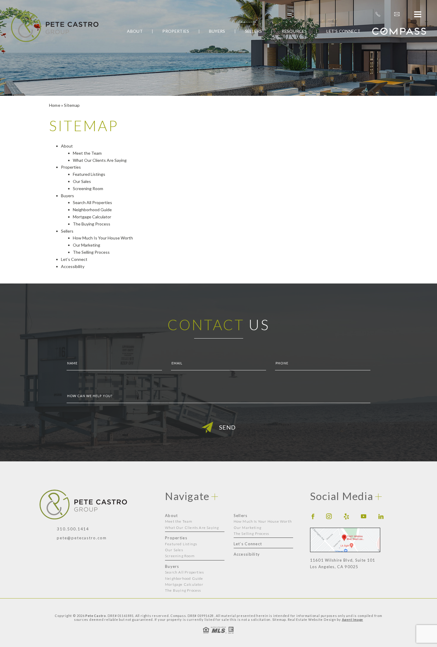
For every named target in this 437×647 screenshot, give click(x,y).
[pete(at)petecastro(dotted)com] (397, 14)
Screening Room (88, 188)
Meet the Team (87, 153)
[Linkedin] (380, 516)
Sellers (253, 31)
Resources (294, 31)
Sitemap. (279, 619)
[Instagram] (329, 516)
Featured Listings (89, 174)
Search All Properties (92, 202)
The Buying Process (91, 223)
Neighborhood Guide (92, 209)
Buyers (217, 31)
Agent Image (352, 619)
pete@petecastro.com (82, 537)
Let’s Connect (343, 31)
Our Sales (82, 181)
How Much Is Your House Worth (103, 237)
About (135, 31)
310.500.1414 (73, 529)
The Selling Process (91, 252)
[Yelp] (346, 516)
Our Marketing (86, 244)
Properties (175, 31)
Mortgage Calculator (92, 216)
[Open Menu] (417, 14)
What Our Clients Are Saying (100, 160)
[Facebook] (313, 516)
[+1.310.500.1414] (377, 14)
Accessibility (72, 266)
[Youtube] (363, 516)
